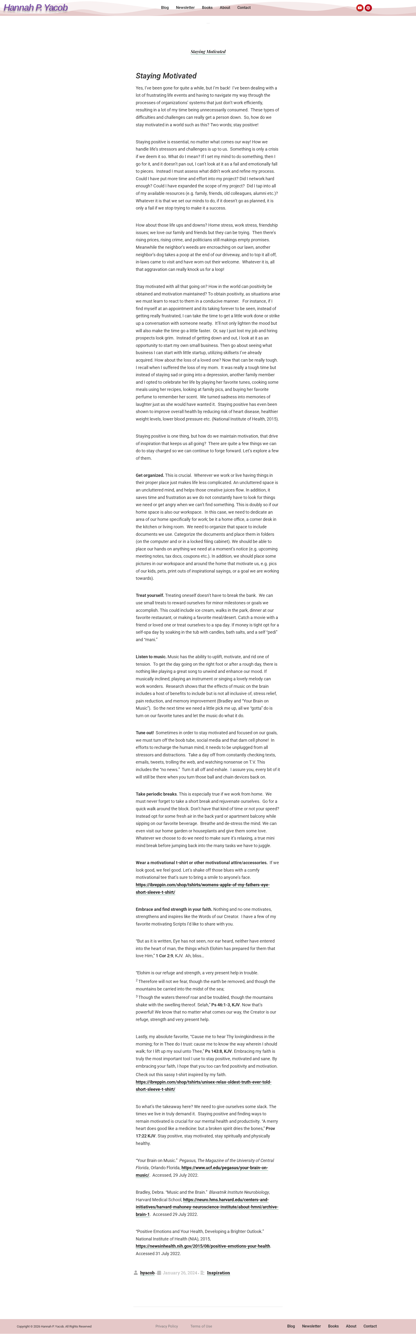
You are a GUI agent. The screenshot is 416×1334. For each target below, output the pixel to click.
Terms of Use (201, 1326)
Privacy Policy (167, 1326)
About (225, 7)
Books (207, 7)
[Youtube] (360, 8)
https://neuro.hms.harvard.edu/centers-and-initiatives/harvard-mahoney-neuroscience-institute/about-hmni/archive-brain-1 (207, 1207)
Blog (165, 7)
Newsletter (185, 7)
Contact (244, 7)
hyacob (147, 1273)
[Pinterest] (368, 8)
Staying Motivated (208, 51)
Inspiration (218, 1273)
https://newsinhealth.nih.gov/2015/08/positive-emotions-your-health (203, 1246)
